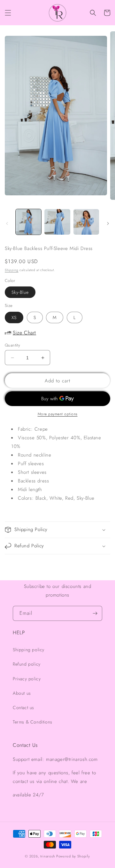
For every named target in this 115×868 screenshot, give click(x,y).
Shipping (12, 270)
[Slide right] (108, 223)
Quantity (12, 345)
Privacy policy (27, 679)
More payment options (58, 414)
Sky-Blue (20, 292)
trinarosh (47, 856)
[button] (8, 13)
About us (22, 693)
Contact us (23, 707)
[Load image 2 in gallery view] (57, 222)
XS (14, 317)
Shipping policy (28, 649)
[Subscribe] (95, 613)
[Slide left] (7, 223)
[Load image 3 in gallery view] (86, 222)
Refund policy (27, 664)
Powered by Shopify (73, 856)
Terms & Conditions (32, 722)
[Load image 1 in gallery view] (28, 222)
